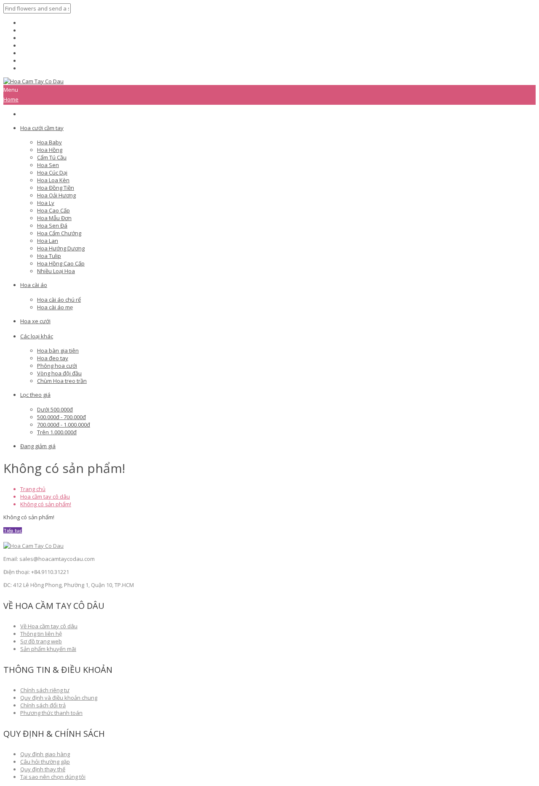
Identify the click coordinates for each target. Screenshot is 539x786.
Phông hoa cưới (57, 365)
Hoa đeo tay (52, 358)
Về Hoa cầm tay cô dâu (48, 626)
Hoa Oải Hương (56, 195)
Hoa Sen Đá (52, 225)
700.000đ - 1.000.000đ (63, 424)
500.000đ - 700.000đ (61, 417)
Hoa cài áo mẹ (55, 307)
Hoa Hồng (49, 150)
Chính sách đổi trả (43, 705)
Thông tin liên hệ (41, 633)
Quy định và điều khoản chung (58, 697)
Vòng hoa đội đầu (59, 373)
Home (11, 99)
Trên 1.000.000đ (57, 432)
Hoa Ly (45, 203)
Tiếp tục (12, 530)
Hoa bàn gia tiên (58, 350)
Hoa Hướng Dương (61, 248)
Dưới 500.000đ (55, 409)
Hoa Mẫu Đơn (54, 218)
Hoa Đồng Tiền (55, 187)
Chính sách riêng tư (44, 690)
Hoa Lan (47, 240)
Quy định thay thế (42, 769)
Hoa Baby (49, 142)
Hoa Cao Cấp (53, 210)
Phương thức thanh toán (51, 713)
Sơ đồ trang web (41, 641)
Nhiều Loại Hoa (56, 271)
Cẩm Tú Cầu (52, 157)
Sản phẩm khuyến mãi (48, 649)
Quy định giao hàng (45, 754)
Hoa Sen (48, 165)
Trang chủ (32, 489)
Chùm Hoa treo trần (62, 381)
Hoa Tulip (49, 256)
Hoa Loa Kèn (53, 180)
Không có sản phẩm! (45, 504)
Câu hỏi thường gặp (45, 761)
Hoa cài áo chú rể (59, 299)
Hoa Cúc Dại (52, 172)
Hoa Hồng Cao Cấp (61, 263)
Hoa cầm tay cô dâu (45, 496)
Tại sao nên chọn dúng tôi (52, 777)
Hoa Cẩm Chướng (59, 233)
